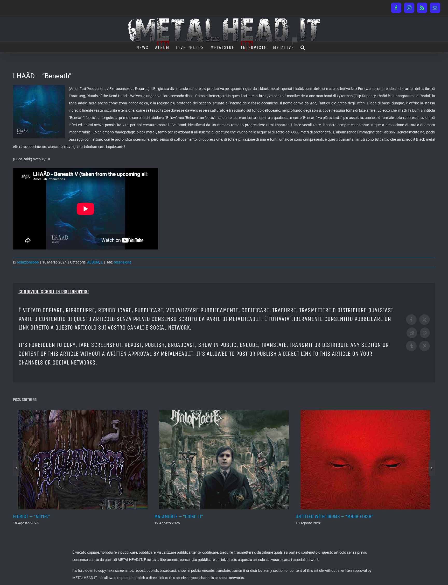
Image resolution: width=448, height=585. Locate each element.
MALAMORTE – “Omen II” (37, 516)
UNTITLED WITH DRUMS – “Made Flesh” (193, 516)
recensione (122, 262)
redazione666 (28, 262)
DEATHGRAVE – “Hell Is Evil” (324, 516)
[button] (302, 47)
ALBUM (93, 262)
